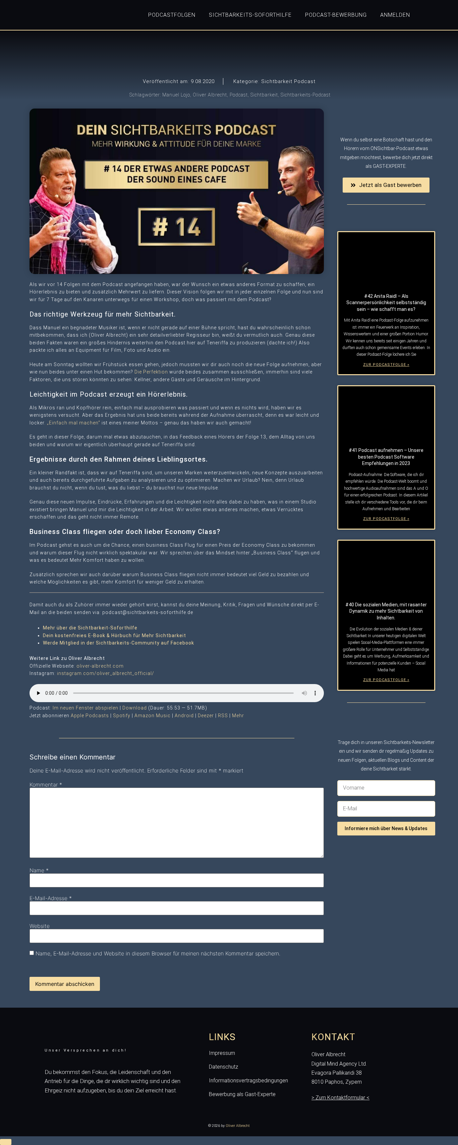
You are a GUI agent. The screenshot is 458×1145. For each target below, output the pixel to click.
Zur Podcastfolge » (386, 364)
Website (40, 926)
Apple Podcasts (90, 715)
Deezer (206, 715)
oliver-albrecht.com (100, 666)
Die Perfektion (151, 372)
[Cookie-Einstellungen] (5, 1142)
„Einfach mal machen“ (73, 422)
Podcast (239, 94)
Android (184, 715)
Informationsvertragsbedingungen (248, 1080)
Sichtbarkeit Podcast (288, 81)
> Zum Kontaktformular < (340, 1097)
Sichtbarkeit (264, 94)
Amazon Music (152, 715)
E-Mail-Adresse (51, 898)
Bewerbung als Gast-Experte (242, 1094)
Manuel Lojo (176, 94)
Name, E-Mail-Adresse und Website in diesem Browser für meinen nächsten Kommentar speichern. (158, 953)
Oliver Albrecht (210, 94)
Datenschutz (223, 1067)
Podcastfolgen (171, 15)
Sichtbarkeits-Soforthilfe (250, 15)
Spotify (121, 715)
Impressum (222, 1053)
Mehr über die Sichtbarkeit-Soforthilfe (90, 627)
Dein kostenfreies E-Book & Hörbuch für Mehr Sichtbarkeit (114, 635)
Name (39, 870)
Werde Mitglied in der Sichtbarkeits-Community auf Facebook (118, 643)
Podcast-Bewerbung (336, 15)
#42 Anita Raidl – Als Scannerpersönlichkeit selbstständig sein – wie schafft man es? (386, 302)
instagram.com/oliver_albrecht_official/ (105, 673)
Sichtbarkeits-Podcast (306, 94)
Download (134, 708)
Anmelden (395, 15)
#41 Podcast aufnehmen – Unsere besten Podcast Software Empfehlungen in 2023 (386, 457)
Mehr (238, 715)
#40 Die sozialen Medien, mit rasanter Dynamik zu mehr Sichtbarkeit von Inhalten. (386, 611)
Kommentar (46, 784)
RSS (223, 715)
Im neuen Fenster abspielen (85, 708)
